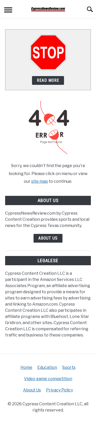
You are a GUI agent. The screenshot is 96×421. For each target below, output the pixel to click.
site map (39, 181)
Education (47, 367)
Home (26, 367)
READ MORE (48, 80)
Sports (69, 367)
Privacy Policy (59, 390)
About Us (48, 238)
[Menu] (8, 10)
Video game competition (48, 378)
